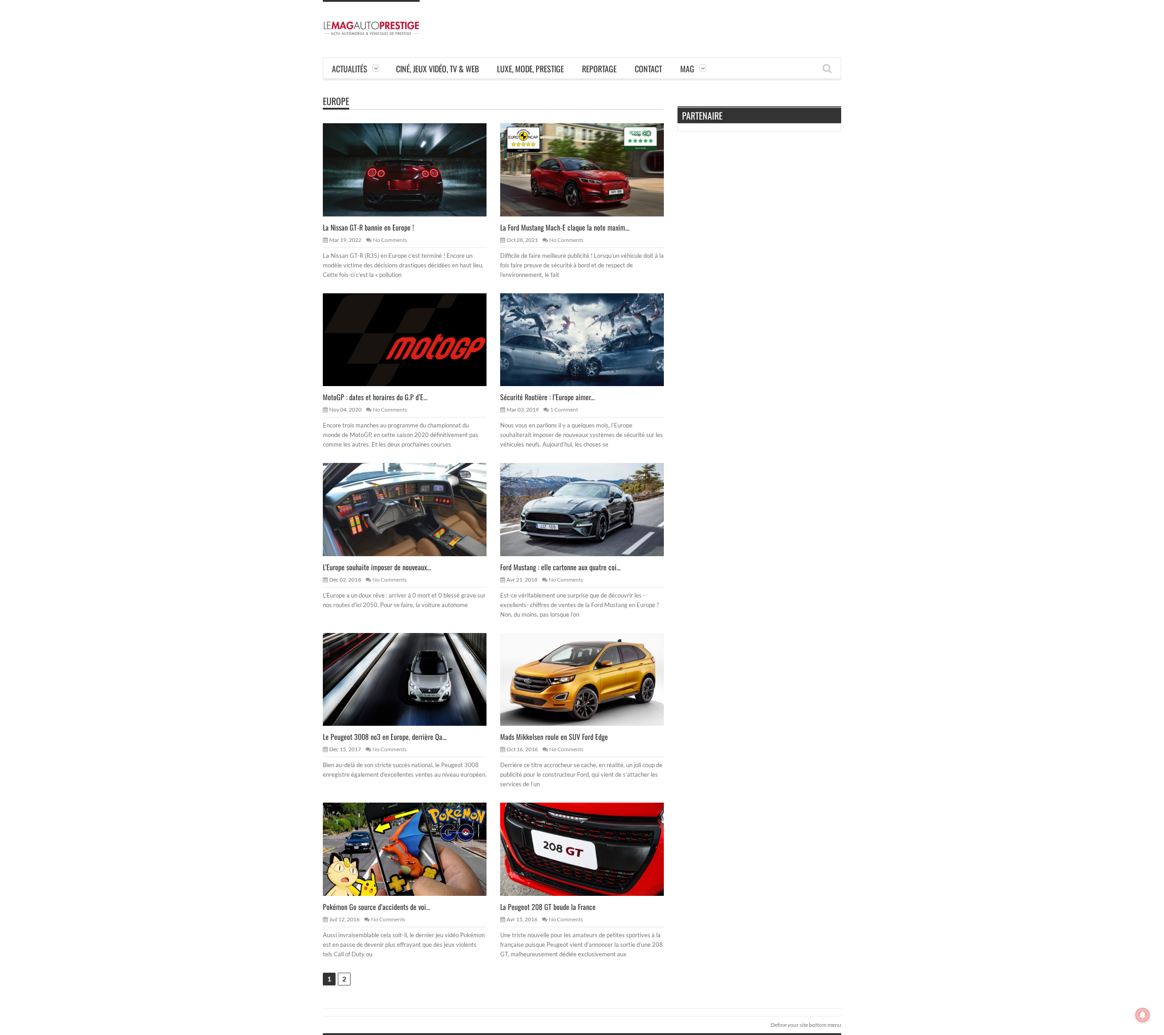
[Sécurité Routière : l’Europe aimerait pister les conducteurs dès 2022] (589, 339)
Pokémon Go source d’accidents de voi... (376, 906)
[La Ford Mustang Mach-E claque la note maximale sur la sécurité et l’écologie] (589, 169)
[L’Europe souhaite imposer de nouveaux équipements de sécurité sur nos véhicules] (411, 508)
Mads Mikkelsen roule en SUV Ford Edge (554, 736)
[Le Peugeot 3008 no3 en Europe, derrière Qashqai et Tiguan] (411, 678)
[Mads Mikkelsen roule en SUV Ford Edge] (589, 678)
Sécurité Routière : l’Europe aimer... (547, 397)
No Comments (390, 239)
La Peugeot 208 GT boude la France (548, 906)
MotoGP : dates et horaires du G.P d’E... (375, 397)
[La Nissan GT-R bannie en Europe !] (411, 169)
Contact (648, 69)
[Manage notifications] (1142, 1015)
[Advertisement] (675, 20)
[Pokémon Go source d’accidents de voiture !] (411, 848)
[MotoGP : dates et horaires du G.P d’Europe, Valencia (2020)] (411, 339)
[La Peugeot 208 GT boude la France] (589, 848)
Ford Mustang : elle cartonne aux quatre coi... (560, 567)
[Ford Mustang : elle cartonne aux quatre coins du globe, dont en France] (589, 508)
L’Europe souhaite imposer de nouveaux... (377, 567)
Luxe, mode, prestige (530, 69)
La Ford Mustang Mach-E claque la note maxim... (564, 227)
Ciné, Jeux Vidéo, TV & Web (437, 69)
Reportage (599, 69)
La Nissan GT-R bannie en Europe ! (368, 227)
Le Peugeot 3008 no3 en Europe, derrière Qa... (385, 736)
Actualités (349, 69)
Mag (687, 69)
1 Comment (564, 409)
